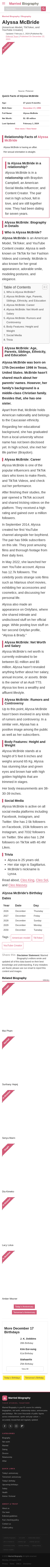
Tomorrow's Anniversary (24, 1312)
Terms (12, 1564)
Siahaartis (26, 1359)
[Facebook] (4, 1426)
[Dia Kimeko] (24, 1166)
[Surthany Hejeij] (24, 1059)
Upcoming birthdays (10, 1485)
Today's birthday (8, 1481)
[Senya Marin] (24, 1113)
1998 (39, 108)
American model (21, 937)
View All (25, 1369)
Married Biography (11, 16)
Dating (4, 1449)
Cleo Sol (42, 880)
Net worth (6, 1442)
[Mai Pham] (24, 1005)
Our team (6, 1512)
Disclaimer (27, 1564)
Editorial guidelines (9, 1516)
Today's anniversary (10, 1473)
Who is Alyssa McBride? (20, 292)
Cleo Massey (17, 885)
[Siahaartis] (11, 1361)
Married (24, 3)
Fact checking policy (10, 1520)
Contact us (6, 1524)
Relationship (7, 1457)
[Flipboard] (22, 1426)
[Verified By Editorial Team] (43, 22)
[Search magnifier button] (43, 8)
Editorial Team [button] (12, 36)
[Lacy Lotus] (24, 1220)
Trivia (9, 339)
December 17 (29, 108)
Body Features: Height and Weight (22, 328)
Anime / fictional (8, 1496)
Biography (26, 16)
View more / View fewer (26, 129)
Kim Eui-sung (28, 1349)
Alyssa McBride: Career (20, 304)
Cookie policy (7, 1528)
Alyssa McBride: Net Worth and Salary (25, 311)
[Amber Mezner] (24, 1273)
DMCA (18, 1564)
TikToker (38, 937)
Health (4, 1492)
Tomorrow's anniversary (11, 1477)
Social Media (14, 335)
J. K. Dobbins (28, 1338)
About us (5, 1508)
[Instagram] (16, 1426)
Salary (4, 1488)
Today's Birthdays (12, 1378)
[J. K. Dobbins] (11, 1341)
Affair (4, 1461)
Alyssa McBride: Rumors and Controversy (23, 320)
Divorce (5, 1453)
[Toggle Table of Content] (43, 287)
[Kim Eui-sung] (11, 1351)
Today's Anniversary (24, 1306)
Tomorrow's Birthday (34, 1378)
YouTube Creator (12, 945)
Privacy (5, 1564)
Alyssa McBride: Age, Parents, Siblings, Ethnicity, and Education (26, 298)
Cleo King (27, 880)
